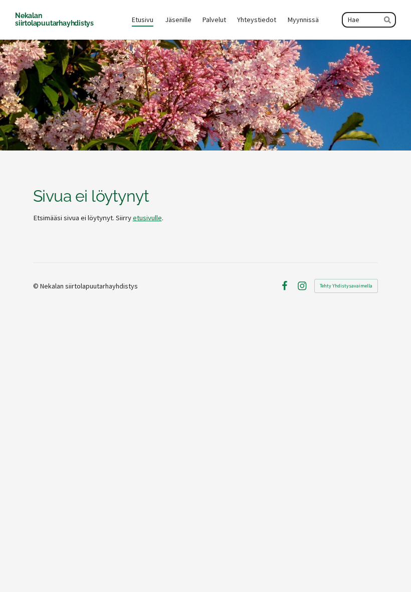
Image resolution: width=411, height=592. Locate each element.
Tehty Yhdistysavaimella (346, 285)
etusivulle (147, 217)
